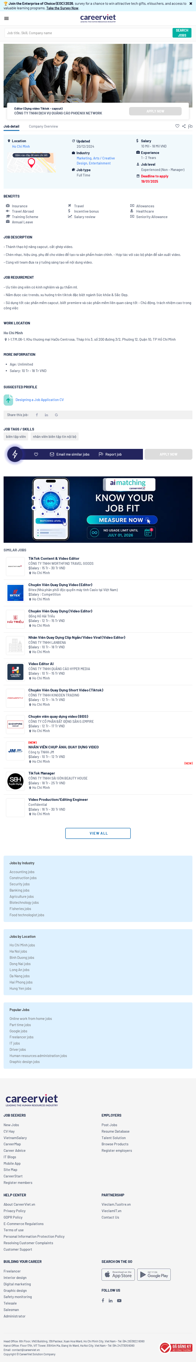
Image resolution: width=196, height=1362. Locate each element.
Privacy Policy (15, 1211)
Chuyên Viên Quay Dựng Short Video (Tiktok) (65, 690)
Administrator (15, 1316)
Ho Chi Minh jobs (22, 945)
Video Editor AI (41, 663)
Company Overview (43, 126)
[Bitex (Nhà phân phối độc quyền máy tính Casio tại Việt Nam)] (15, 593)
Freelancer (12, 1271)
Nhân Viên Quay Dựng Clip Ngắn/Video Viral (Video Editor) (76, 637)
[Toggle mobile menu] (6, 18)
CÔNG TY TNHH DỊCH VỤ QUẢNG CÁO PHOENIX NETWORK (58, 113)
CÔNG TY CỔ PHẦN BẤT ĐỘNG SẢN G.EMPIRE (61, 721)
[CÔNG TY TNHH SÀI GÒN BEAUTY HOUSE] (15, 781)
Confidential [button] (37, 805)
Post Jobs (109, 1125)
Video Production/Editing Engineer (58, 799)
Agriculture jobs (22, 896)
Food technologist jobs (27, 915)
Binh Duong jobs (22, 957)
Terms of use (14, 1230)
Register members (18, 1182)
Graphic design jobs (25, 1061)
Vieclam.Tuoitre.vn (116, 1204)
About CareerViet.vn (19, 1204)
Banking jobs (19, 890)
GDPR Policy (13, 1217)
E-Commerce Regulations (24, 1223)
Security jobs (20, 884)
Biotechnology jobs (24, 902)
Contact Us (110, 1217)
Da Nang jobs (20, 976)
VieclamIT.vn (111, 1211)
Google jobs (18, 1031)
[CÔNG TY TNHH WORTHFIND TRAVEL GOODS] (15, 566)
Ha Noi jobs (18, 951)
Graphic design (15, 1290)
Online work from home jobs (31, 1018)
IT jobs (15, 1043)
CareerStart (13, 1176)
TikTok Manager (41, 773)
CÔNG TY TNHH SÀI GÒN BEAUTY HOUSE (57, 778)
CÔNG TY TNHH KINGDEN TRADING (53, 695)
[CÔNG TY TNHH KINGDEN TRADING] (15, 698)
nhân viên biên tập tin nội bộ (54, 436)
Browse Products (115, 1144)
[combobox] (88, 33)
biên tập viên (16, 436)
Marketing (84, 158)
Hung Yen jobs (20, 988)
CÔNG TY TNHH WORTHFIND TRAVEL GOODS (60, 563)
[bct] (175, 1347)
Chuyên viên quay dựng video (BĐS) (58, 716)
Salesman (11, 1309)
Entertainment (100, 163)
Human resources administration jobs (38, 1055)
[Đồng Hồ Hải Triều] (15, 619)
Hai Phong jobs (21, 982)
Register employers (117, 1150)
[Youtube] (119, 1300)
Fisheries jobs (20, 908)
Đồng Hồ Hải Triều (41, 616)
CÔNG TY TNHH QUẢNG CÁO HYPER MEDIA (59, 669)
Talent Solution (114, 1138)
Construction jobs (23, 878)
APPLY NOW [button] (155, 111)
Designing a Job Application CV (40, 399)
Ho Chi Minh (21, 146)
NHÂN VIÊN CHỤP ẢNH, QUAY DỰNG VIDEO (63, 747)
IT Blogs (10, 1157)
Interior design (15, 1277)
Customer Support (18, 1249)
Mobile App (12, 1163)
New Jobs (11, 1125)
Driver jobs (18, 1049)
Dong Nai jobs (20, 963)
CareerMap (12, 1144)
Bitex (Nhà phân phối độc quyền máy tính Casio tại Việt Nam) (73, 590)
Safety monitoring (18, 1296)
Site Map (10, 1169)
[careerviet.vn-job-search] (118, 1275)
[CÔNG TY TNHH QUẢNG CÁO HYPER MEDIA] (15, 672)
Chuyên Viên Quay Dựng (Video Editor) (60, 611)
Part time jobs (20, 1025)
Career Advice (15, 1150)
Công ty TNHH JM (41, 752)
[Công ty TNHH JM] (15, 751)
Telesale (10, 1303)
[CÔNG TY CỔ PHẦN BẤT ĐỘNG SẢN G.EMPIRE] (15, 724)
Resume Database (116, 1131)
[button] (190, 3)
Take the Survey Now (62, 8)
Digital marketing (17, 1284)
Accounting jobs (22, 872)
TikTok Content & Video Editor (53, 558)
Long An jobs (19, 969)
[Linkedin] (110, 1300)
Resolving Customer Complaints (28, 1243)
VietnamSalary (15, 1138)
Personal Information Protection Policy (34, 1236)
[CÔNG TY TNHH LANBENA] (15, 645)
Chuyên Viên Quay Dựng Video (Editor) (60, 584)
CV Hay (9, 1131)
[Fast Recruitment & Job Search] (98, 18)
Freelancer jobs (21, 1037)
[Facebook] (103, 1300)
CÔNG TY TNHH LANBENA (47, 642)
